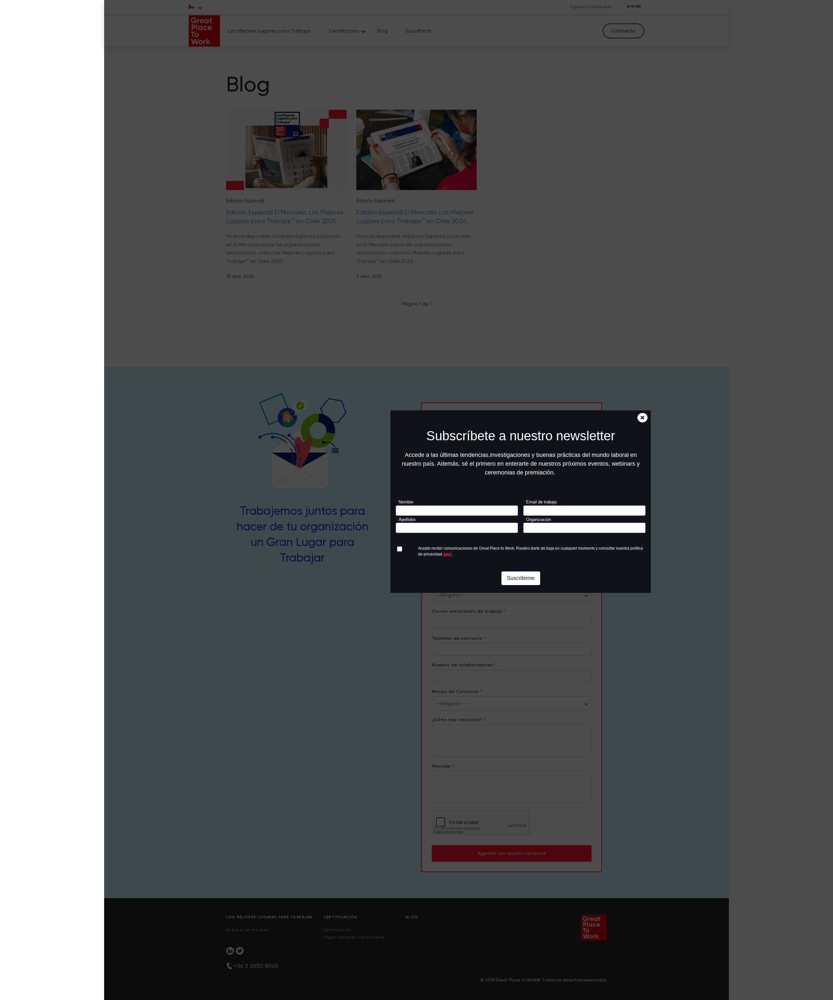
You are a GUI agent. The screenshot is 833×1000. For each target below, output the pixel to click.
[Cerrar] (642, 417)
